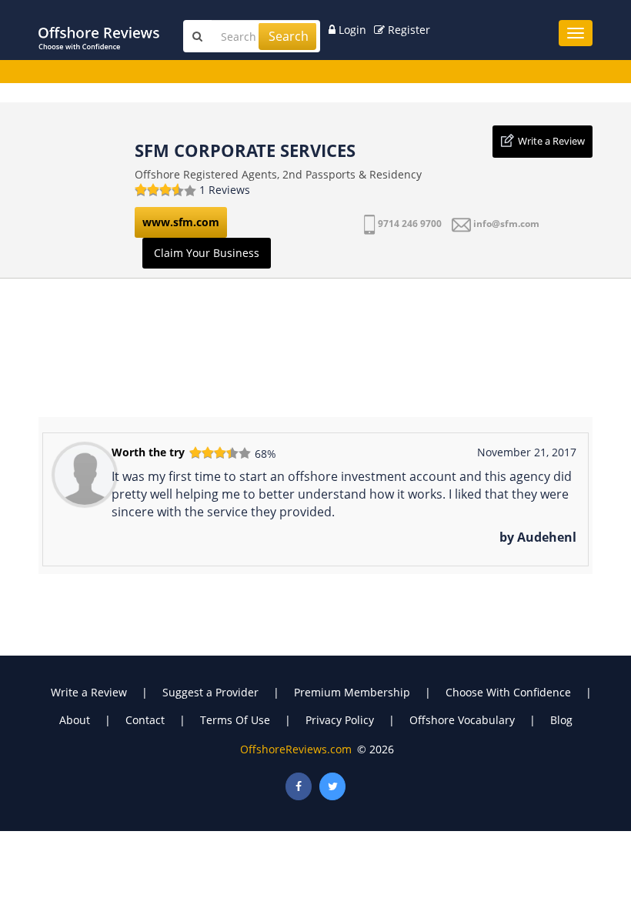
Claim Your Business (206, 252)
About (74, 720)
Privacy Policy (339, 720)
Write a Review (551, 141)
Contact (145, 720)
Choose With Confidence (508, 692)
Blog (561, 720)
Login (351, 29)
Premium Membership (352, 692)
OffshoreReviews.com (296, 749)
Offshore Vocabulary (462, 720)
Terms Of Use (235, 720)
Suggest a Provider (210, 692)
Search (289, 36)
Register (407, 29)
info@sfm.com (506, 223)
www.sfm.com (180, 222)
